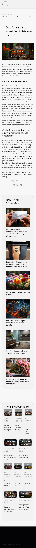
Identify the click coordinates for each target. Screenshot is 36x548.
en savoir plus (20, 90)
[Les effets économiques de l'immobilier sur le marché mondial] (18, 309)
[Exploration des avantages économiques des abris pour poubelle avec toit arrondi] (18, 250)
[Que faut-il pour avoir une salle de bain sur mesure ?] (18, 339)
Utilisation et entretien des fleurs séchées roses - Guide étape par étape (17, 381)
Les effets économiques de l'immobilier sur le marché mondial (17, 323)
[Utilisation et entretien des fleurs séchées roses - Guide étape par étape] (18, 367)
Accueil (3, 14)
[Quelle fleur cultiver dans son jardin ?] (18, 280)
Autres (10, 14)
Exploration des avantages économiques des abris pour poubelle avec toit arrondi (17, 264)
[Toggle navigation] (5, 4)
